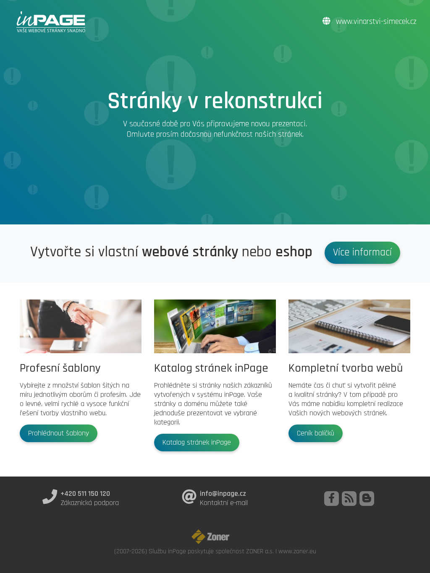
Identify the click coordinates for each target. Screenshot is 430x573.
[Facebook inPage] (331, 498)
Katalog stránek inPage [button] (197, 442)
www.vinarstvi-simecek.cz (375, 21)
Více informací (362, 252)
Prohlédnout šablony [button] (58, 433)
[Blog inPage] (366, 498)
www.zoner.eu (297, 551)
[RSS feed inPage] (349, 498)
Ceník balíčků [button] (315, 433)
